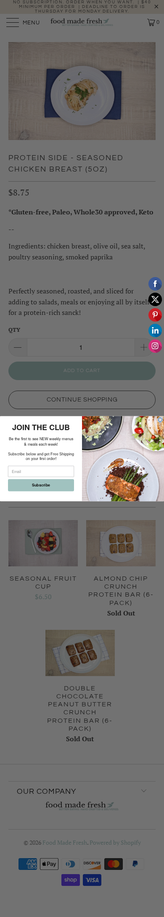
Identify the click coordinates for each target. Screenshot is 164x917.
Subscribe (41, 485)
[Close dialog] (160, 420)
